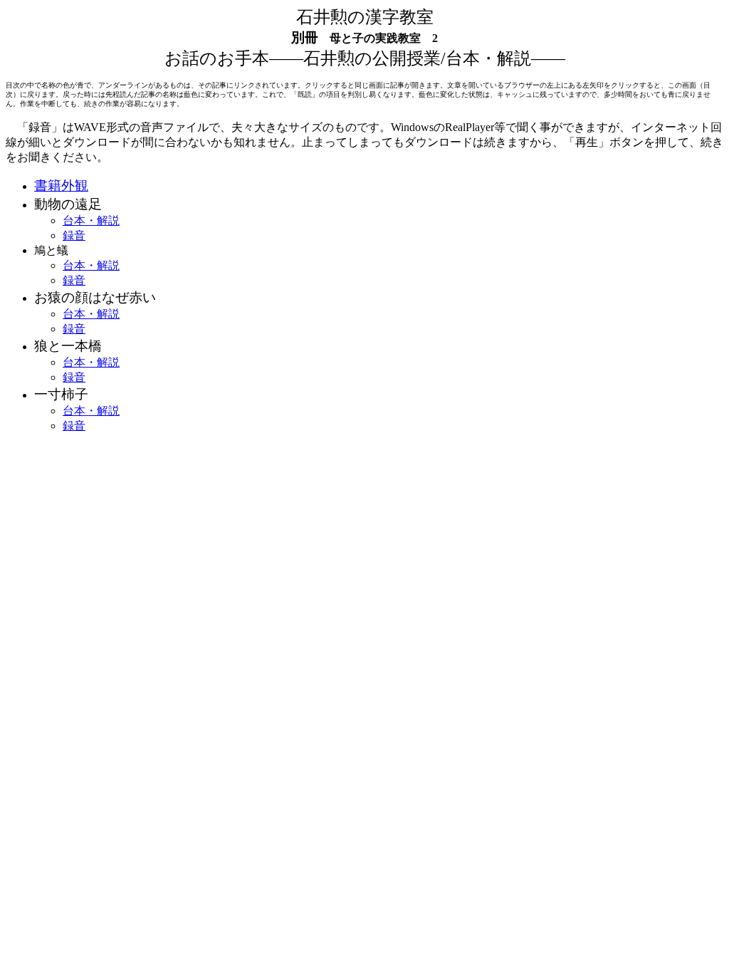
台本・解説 (91, 220)
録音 (74, 235)
